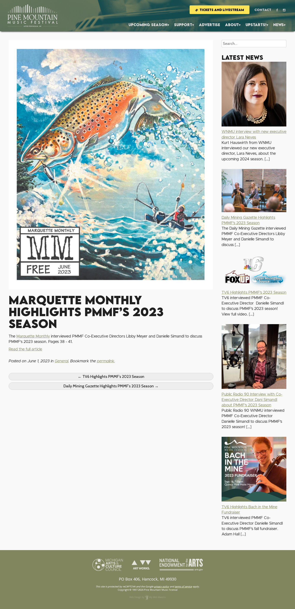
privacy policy (161, 586)
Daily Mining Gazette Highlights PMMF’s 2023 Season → (111, 386)
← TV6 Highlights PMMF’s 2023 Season (111, 376)
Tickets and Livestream (222, 10)
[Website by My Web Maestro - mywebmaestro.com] (147, 597)
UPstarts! (256, 24)
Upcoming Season (147, 24)
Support (183, 24)
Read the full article (25, 349)
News (278, 24)
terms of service (183, 586)
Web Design (135, 597)
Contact (262, 10)
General (61, 361)
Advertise (209, 24)
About (232, 24)
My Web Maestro (157, 597)
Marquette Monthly (33, 336)
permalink (105, 361)
